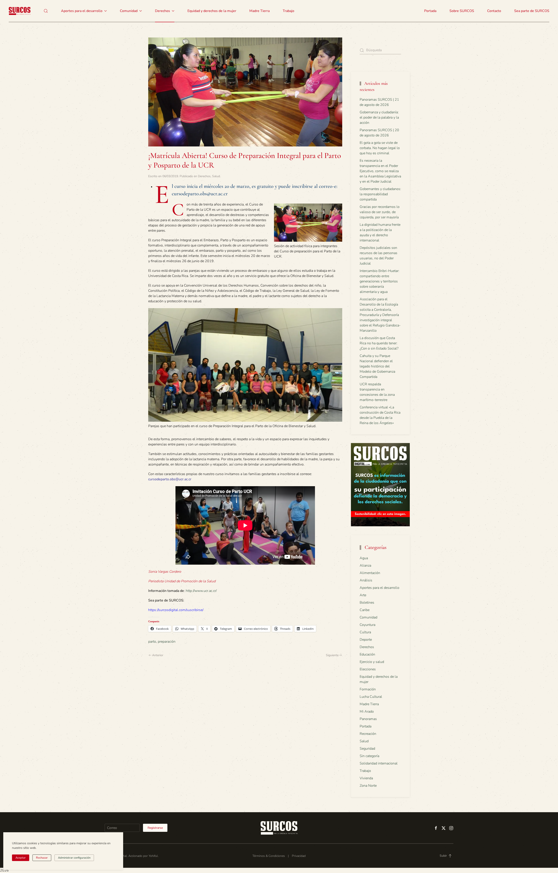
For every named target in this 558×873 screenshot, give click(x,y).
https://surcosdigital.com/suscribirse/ (175, 610)
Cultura (365, 632)
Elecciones (368, 669)
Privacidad (299, 856)
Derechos (204, 176)
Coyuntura (367, 624)
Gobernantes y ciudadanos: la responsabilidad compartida (380, 194)
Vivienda (366, 778)
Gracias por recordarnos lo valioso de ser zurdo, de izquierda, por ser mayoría (380, 212)
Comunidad (368, 617)
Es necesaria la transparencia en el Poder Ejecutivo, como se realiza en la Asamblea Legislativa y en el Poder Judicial (380, 171)
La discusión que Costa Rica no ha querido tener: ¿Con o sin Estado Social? (379, 343)
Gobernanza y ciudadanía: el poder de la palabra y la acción (379, 117)
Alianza (365, 565)
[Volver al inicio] (20, 11)
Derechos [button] (162, 10)
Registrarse (155, 828)
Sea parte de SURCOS (531, 10)
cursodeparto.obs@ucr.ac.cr (169, 479)
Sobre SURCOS (461, 10)
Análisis (366, 580)
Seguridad (367, 748)
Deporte (366, 639)
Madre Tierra (259, 10)
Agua (364, 558)
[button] (46, 11)
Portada (430, 10)
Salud (216, 176)
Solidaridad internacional (379, 763)
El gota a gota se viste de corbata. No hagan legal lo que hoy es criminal (380, 148)
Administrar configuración (74, 858)
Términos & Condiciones (268, 856)
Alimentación (370, 573)
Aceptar (20, 858)
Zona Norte (368, 785)
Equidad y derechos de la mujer (211, 10)
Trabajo (288, 10)
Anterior (157, 655)
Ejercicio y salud (372, 661)
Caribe (364, 610)
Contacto (494, 10)
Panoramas (368, 719)
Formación (368, 689)
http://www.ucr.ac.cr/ (201, 590)
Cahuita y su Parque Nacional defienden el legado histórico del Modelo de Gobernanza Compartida (377, 366)
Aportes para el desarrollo (379, 587)
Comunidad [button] (129, 10)
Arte (363, 595)
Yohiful (153, 856)
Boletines (367, 602)
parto (152, 641)
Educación (367, 654)
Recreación (368, 733)
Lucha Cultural (371, 696)
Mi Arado (367, 711)
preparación (166, 641)
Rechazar (42, 858)
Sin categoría (369, 756)
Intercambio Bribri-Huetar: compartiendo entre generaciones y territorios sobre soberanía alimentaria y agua (379, 281)
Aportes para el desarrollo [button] (81, 10)
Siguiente (332, 655)
